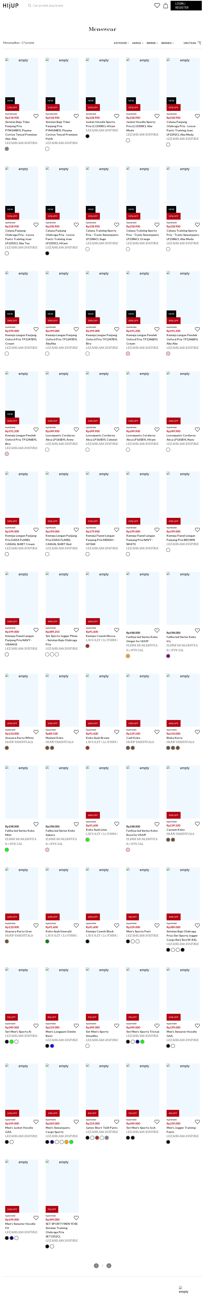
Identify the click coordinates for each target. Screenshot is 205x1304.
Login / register (182, 5)
